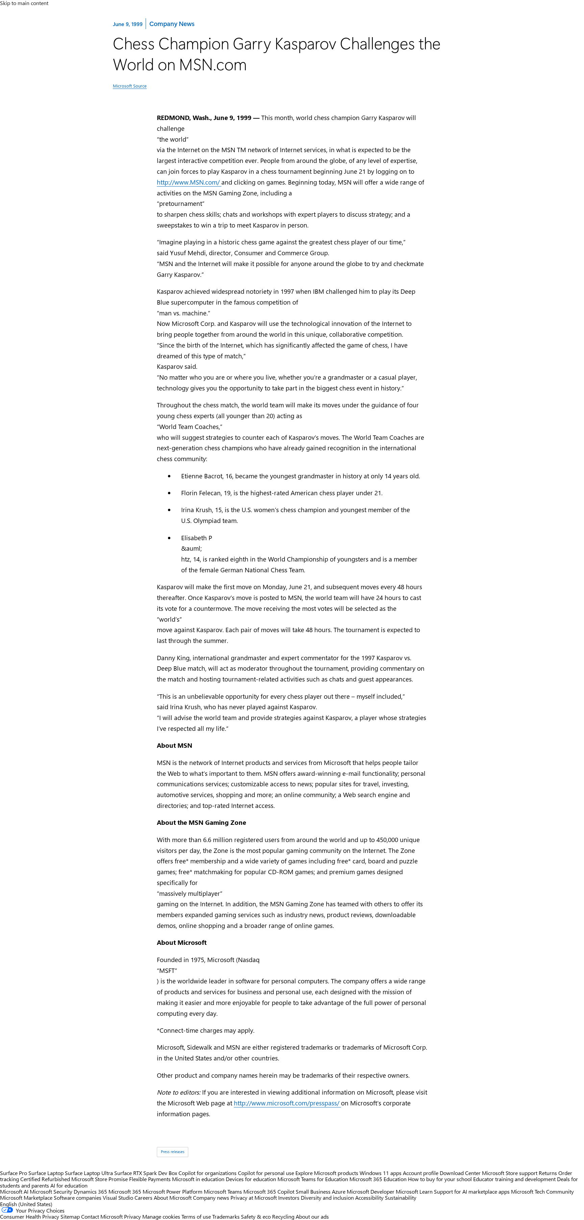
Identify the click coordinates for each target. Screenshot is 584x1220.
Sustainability (400, 1197)
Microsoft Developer (370, 1191)
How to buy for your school (440, 1178)
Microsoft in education (198, 1178)
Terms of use (196, 1216)
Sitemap (70, 1216)
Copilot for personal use (266, 1172)
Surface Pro (13, 1172)
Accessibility (369, 1197)
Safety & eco (256, 1216)
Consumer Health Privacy (29, 1216)
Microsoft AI (14, 1191)
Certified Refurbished (45, 1178)
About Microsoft (173, 1197)
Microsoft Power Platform (172, 1191)
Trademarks (226, 1216)
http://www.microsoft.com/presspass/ (287, 1103)
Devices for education (251, 1178)
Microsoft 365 (124, 1191)
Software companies (77, 1197)
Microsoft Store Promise (99, 1178)
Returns (548, 1172)
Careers (143, 1197)
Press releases (173, 1151)
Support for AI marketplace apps (472, 1191)
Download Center (460, 1172)
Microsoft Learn (414, 1191)
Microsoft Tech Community (542, 1191)
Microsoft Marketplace (26, 1197)
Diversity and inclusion (327, 1197)
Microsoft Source (130, 86)
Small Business (313, 1191)
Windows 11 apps (381, 1172)
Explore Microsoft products (326, 1172)
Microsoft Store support (509, 1172)
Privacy (133, 1216)
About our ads (312, 1216)
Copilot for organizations (207, 1172)
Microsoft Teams (223, 1191)
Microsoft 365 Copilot (268, 1191)
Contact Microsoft (102, 1216)
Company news (211, 1197)
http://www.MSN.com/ (189, 182)
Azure (338, 1191)
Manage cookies (161, 1216)
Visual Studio (118, 1197)
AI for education (69, 1185)
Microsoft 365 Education (378, 1178)
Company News (171, 23)
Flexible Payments (150, 1178)
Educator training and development (514, 1178)
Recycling (283, 1216)
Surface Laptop (46, 1172)
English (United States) (26, 1203)
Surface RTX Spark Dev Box (145, 1172)
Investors (288, 1197)
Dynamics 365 (90, 1191)
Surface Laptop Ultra (89, 1172)
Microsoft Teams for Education (312, 1178)
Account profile (420, 1172)
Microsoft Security (51, 1191)
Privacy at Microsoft (253, 1197)
